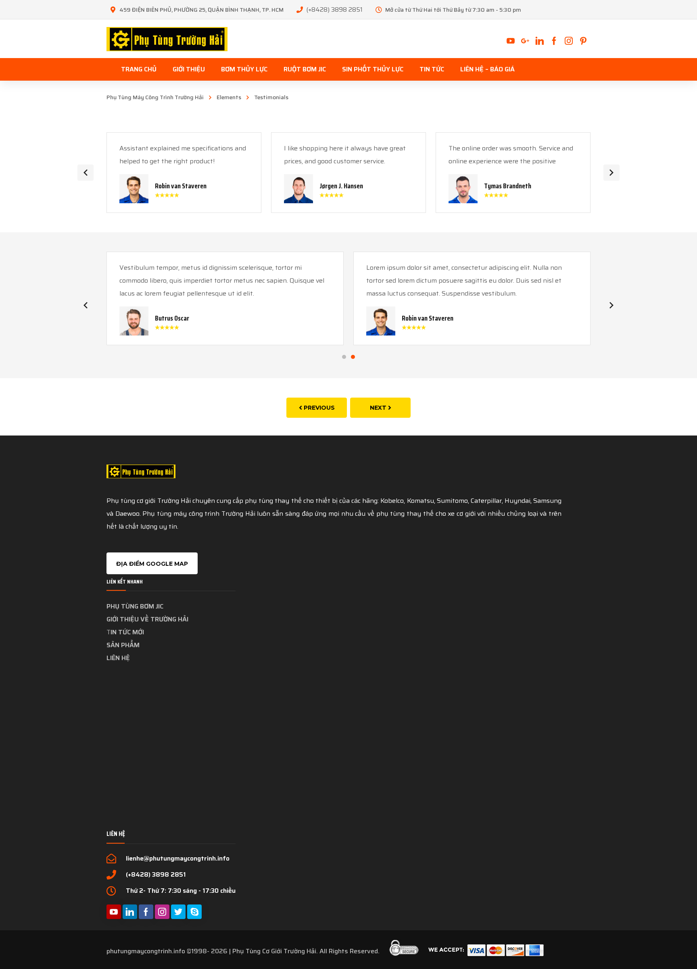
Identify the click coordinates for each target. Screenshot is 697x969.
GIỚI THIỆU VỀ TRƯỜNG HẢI (147, 619)
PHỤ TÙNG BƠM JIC (134, 606)
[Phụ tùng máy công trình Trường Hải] (166, 38)
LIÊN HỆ (118, 658)
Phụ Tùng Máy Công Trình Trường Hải (155, 97)
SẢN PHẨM (123, 645)
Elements (229, 97)
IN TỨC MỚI (127, 632)
